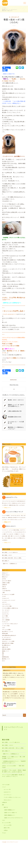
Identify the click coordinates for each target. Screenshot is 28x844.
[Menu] (24, 3)
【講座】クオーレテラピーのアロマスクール (13, 817)
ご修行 (3, 592)
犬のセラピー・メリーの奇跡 (8, 641)
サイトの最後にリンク (15, 358)
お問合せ (6, 830)
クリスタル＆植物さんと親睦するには (10, 608)
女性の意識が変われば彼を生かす (9, 635)
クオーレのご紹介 (6, 784)
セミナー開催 (5, 616)
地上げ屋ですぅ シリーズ (7, 631)
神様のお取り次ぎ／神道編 (7, 643)
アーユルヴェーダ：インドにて (8, 600)
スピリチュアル (5, 614)
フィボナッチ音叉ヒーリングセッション (12, 797)
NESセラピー (5, 577)
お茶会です (4, 588)
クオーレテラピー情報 (6, 606)
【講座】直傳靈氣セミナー (9, 810)
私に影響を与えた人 (6, 645)
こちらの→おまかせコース (9, 314)
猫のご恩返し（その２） (7, 555)
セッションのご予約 (6, 822)
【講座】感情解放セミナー (9, 815)
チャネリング (5, 621)
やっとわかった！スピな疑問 (8, 594)
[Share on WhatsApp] (14, 389)
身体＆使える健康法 (6, 649)
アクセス (4, 596)
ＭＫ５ (3, 660)
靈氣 (3, 653)
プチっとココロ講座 (6, 629)
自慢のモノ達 (5, 647)
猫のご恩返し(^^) (5, 560)
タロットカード (5, 618)
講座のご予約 (6, 827)
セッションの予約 (7, 825)
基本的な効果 (5, 633)
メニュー (4, 787)
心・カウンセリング (14, 17)
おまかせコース (7, 792)
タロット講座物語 (6, 619)
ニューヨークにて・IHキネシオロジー (10, 623)
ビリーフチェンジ (7, 794)
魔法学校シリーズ (6, 658)
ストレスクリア (5, 612)
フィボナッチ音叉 (6, 625)
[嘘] (14, 46)
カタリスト (4, 602)
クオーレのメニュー (6, 604)
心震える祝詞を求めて (6, 639)
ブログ (3, 627)
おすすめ (4, 578)
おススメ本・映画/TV (6, 580)
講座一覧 (6, 807)
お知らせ (4, 586)
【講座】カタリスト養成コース (10, 812)
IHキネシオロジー (6, 575)
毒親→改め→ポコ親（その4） (14, 21)
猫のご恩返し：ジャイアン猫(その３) (10, 552)
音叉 (3, 655)
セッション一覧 (7, 789)
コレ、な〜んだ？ (6, 610)
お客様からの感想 (6, 582)
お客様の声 (4, 584)
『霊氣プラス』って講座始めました (9, 563)
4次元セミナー (5, 573)
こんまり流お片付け (6, 590)
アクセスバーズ (5, 598)
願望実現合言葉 (5, 657)
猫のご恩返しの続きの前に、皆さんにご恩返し (12, 558)
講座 (3, 804)
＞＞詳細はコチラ (6, 507)
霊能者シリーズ (5, 651)
